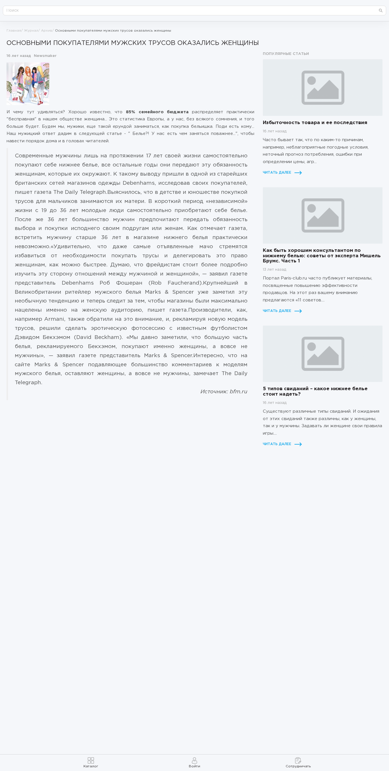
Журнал (31, 30)
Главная (14, 30)
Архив (46, 30)
